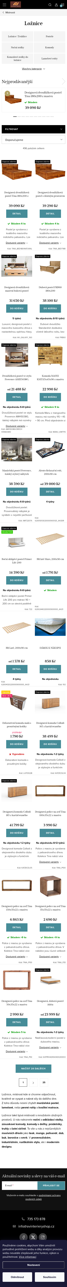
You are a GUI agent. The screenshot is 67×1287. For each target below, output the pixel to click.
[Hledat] (50, 4)
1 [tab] (15, 116)
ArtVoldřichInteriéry (23, 1237)
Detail (17, 213)
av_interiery (43, 1237)
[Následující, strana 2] (33, 1082)
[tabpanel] (33, 100)
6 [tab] (35, 116)
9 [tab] (48, 116)
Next (63, 81)
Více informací (27, 1257)
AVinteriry (33, 1237)
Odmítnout (17, 1277)
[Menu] (4, 4)
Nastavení (33, 1265)
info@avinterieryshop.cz (36, 1226)
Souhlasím (49, 1277)
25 (44, 1082)
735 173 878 (36, 1218)
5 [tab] (31, 116)
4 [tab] (27, 116)
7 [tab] (39, 116)
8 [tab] (44, 116)
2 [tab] (19, 116)
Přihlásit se (51, 1185)
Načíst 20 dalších (33, 1068)
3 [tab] (23, 116)
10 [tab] (52, 116)
